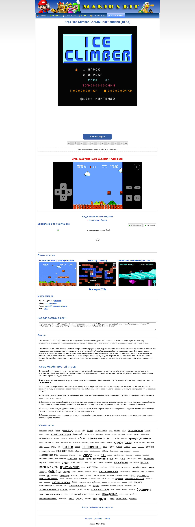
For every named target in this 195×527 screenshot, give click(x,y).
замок (65, 485)
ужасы (79, 498)
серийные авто (95, 451)
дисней (79, 489)
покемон (129, 434)
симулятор (135, 471)
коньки (134, 447)
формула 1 (77, 434)
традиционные (140, 438)
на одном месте (45, 438)
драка (151, 467)
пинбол (111, 467)
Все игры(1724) (97, 289)
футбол (144, 462)
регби (117, 438)
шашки (88, 475)
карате (96, 485)
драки (73, 462)
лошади (86, 489)
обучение (69, 478)
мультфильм (121, 462)
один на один (143, 476)
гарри (110, 430)
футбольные (119, 455)
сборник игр (129, 455)
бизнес (101, 462)
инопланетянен (89, 434)
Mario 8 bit (110, 7)
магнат (118, 489)
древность (135, 451)
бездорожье (114, 451)
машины (72, 455)
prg (48, 476)
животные (88, 471)
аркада (42, 471)
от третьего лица (94, 478)
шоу (127, 494)
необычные (64, 455)
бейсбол (54, 471)
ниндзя (66, 471)
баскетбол (134, 462)
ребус (112, 498)
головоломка (91, 447)
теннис (71, 499)
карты (79, 462)
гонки (41, 442)
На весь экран (93, 220)
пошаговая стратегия (53, 494)
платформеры (51, 303)
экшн (46, 306)
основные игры (98, 438)
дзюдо (74, 471)
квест (111, 447)
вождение (110, 494)
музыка (77, 447)
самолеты (49, 442)
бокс (142, 472)
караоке (46, 447)
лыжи (92, 442)
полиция (121, 434)
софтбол (120, 485)
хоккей (70, 451)
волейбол (127, 447)
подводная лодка (85, 482)
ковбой (82, 475)
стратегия (119, 479)
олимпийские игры (46, 485)
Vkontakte (88, 519)
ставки (86, 462)
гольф (122, 459)
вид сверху (125, 451)
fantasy (128, 442)
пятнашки (141, 447)
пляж (71, 494)
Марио (84, 16)
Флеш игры (70, 16)
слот (40, 447)
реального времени (99, 475)
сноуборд (103, 467)
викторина (76, 442)
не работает (72, 459)
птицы (47, 434)
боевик (74, 482)
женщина (142, 442)
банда (66, 494)
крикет (83, 467)
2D (50, 306)
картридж (132, 489)
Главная (43, 16)
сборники (79, 451)
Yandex (107, 519)
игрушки (77, 430)
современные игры (48, 455)
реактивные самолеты (48, 499)
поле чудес (74, 475)
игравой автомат (54, 462)
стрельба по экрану (139, 467)
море (97, 442)
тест (130, 482)
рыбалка (119, 447)
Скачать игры (98, 16)
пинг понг (111, 478)
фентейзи (110, 475)
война (104, 478)
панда (121, 494)
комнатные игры (61, 434)
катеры (124, 482)
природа (138, 482)
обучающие (64, 476)
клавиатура (43, 458)
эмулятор (64, 438)
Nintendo (57, 301)
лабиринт (72, 489)
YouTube (98, 519)
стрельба (55, 447)
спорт (87, 455)
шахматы (99, 434)
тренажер (146, 455)
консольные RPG (108, 471)
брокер (50, 430)
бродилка (144, 489)
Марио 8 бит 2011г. (97, 524)
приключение (69, 467)
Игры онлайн (116, 16)
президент (128, 485)
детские (150, 447)
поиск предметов (60, 458)
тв (112, 438)
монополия (83, 478)
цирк (89, 485)
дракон (57, 431)
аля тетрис (93, 467)
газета (62, 478)
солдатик (88, 498)
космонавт (150, 442)
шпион (126, 475)
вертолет (43, 462)
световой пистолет (80, 494)
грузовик (117, 430)
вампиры (119, 475)
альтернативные (77, 485)
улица (114, 434)
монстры (124, 438)
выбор (124, 430)
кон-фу (103, 442)
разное (81, 459)
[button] (69, 143)
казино (113, 485)
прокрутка (101, 499)
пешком (42, 475)
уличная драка (131, 458)
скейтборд (54, 475)
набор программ (125, 471)
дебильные (96, 482)
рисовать (149, 478)
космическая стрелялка (134, 479)
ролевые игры (67, 431)
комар (95, 471)
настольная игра (121, 498)
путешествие (126, 467)
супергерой (44, 451)
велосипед (43, 430)
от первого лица (100, 489)
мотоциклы (150, 472)
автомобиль (63, 498)
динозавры (132, 498)
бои (135, 485)
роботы (81, 438)
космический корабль (48, 479)
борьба (107, 434)
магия (136, 442)
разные (67, 447)
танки (41, 494)
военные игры (48, 467)
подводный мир (66, 442)
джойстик (133, 494)
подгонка (138, 455)
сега (111, 458)
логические (105, 485)
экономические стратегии (53, 489)
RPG (132, 475)
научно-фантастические (97, 459)
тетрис (79, 455)
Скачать (56, 16)
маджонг (61, 450)
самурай (91, 494)
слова (105, 447)
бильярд (105, 451)
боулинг (80, 471)
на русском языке (60, 306)
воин (112, 489)
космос (118, 442)
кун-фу (90, 431)
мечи (116, 458)
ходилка (109, 442)
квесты (109, 455)
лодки (41, 434)
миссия (147, 430)
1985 (45, 309)
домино (56, 438)
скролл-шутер (149, 458)
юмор (98, 494)
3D (83, 431)
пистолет (59, 485)
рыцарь (104, 482)
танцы (57, 442)
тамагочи (47, 482)
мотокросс (108, 462)
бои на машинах (101, 431)
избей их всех (61, 482)
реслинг (93, 462)
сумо (53, 451)
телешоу (72, 438)
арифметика (145, 434)
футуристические (114, 482)
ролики (51, 458)
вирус (76, 478)
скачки (136, 434)
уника (118, 467)
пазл (40, 482)
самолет (96, 455)
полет (124, 489)
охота (86, 451)
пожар (140, 458)
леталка (85, 443)
